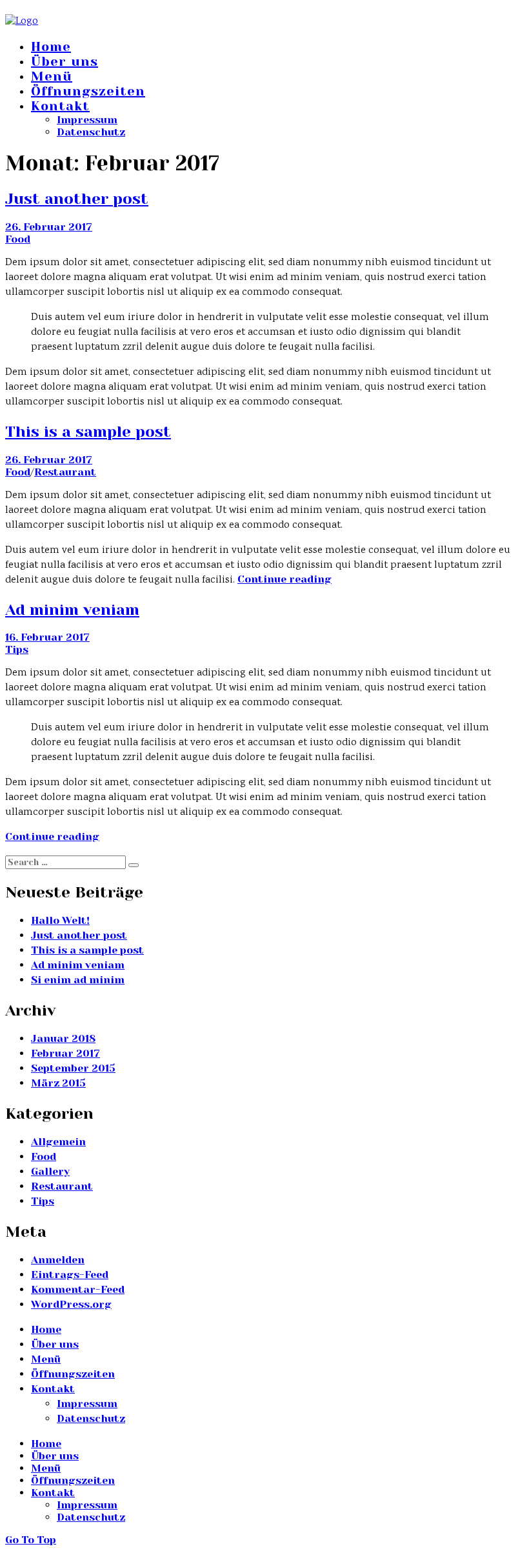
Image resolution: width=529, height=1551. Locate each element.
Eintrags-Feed (69, 1274)
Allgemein (58, 1142)
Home (51, 46)
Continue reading (284, 579)
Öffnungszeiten (88, 91)
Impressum (87, 120)
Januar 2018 (63, 1038)
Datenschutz (91, 132)
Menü (51, 76)
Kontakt (60, 106)
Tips (16, 649)
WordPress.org (71, 1304)
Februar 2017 (65, 1053)
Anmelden (58, 1260)
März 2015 (58, 1083)
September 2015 (73, 1068)
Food (17, 239)
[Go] (133, 865)
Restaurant (65, 472)
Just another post (76, 199)
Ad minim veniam (72, 610)
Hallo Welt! (60, 920)
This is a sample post (88, 432)
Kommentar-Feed (78, 1289)
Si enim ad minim (78, 980)
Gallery (50, 1171)
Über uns (64, 61)
